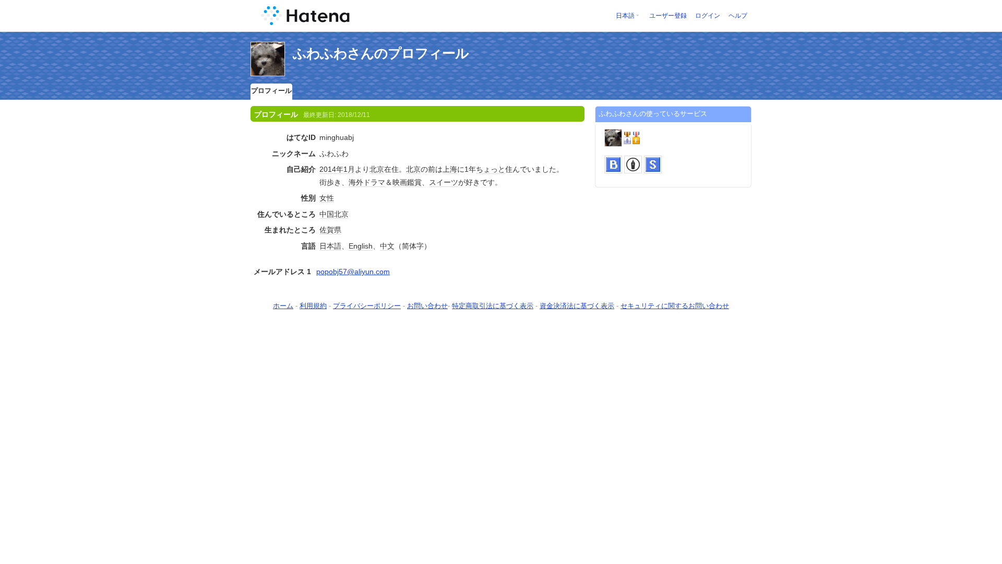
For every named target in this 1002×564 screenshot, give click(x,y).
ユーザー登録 (668, 15)
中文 (387, 246)
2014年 (331, 169)
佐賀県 (330, 230)
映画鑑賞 (407, 182)
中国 (326, 214)
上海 (450, 169)
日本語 (625, 15)
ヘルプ (738, 15)
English (361, 246)
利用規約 (313, 306)
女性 (326, 198)
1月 (349, 169)
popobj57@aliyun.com (353, 271)
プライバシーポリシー (367, 306)
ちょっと (490, 169)
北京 (376, 169)
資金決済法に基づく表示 (577, 306)
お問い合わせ (427, 306)
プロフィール (271, 91)
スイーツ (443, 182)
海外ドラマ (367, 182)
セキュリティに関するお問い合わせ (675, 306)
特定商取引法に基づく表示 (492, 306)
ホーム (283, 306)
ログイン (707, 15)
